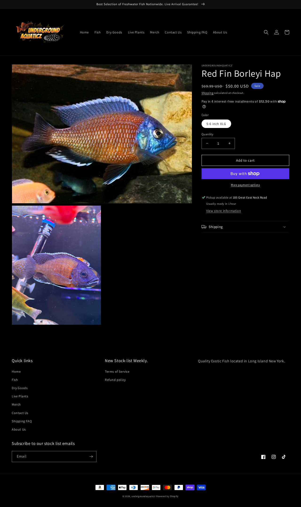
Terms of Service (117, 371)
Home (16, 371)
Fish (15, 380)
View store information (223, 211)
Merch (16, 404)
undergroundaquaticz (143, 496)
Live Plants (20, 396)
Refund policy (115, 380)
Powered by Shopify (167, 496)
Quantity (207, 134)
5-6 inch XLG (216, 123)
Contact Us (20, 413)
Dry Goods (20, 388)
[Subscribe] (91, 456)
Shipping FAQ (22, 421)
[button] (266, 32)
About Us (19, 429)
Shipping (208, 93)
